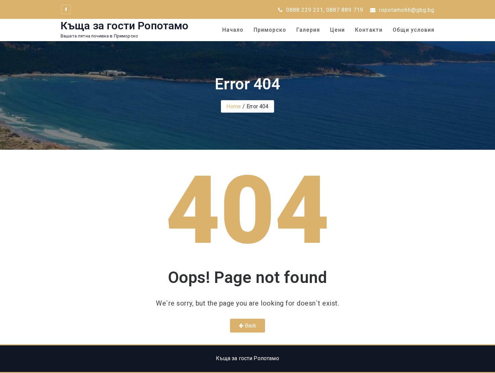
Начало (232, 30)
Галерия (308, 30)
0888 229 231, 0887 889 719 (324, 10)
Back (250, 325)
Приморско (270, 30)
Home (233, 106)
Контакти (369, 30)
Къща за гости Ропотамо (125, 25)
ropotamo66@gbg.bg (405, 10)
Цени (337, 30)
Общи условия (413, 30)
